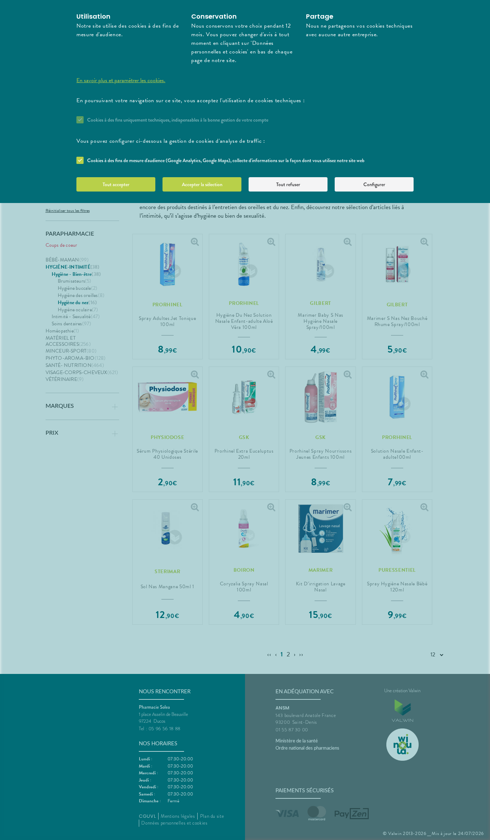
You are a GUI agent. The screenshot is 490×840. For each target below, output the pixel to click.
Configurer (374, 184)
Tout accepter (116, 184)
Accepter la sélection (202, 184)
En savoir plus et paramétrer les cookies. (120, 80)
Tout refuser (288, 184)
